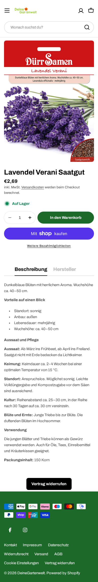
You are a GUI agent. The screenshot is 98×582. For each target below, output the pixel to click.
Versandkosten (32, 187)
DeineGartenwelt (31, 573)
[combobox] (49, 27)
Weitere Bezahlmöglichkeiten (49, 246)
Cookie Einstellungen (21, 563)
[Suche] (87, 27)
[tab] (31, 271)
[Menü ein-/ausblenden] (7, 11)
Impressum (32, 545)
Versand (41, 554)
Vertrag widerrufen (60, 563)
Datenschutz (58, 545)
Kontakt (10, 545)
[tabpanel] (49, 372)
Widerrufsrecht (16, 554)
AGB (58, 554)
